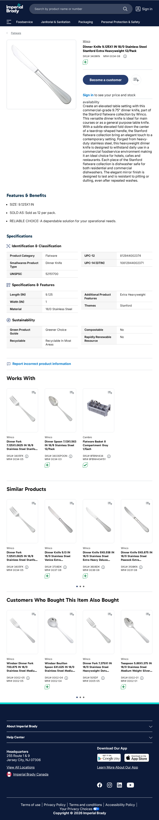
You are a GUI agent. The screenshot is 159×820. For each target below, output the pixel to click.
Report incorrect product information (41, 364)
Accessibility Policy (120, 805)
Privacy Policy (55, 805)
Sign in (88, 95)
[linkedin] (119, 785)
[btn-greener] (85, 62)
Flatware (16, 33)
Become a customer (106, 80)
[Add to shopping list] (33, 392)
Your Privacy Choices (76, 809)
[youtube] (130, 785)
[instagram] (109, 785)
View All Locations (21, 767)
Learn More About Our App (117, 767)
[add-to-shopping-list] (136, 80)
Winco (86, 41)
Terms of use (30, 805)
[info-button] (125, 56)
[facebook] (99, 785)
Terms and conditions (85, 805)
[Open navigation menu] (9, 22)
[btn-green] (85, 465)
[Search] (125, 9)
